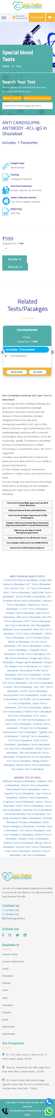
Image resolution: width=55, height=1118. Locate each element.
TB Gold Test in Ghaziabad (33, 727)
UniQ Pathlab (32, 1102)
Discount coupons (12, 98)
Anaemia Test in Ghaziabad (37, 809)
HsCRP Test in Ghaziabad (34, 690)
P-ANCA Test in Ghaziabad (37, 711)
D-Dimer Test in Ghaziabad (18, 686)
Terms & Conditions (14, 1110)
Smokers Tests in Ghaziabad (33, 838)
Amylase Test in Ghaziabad (20, 612)
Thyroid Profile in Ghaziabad (30, 596)
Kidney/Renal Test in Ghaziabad (23, 789)
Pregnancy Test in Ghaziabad (18, 801)
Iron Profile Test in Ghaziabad (35, 699)
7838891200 (12, 910)
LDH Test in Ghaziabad (40, 682)
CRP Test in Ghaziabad (14, 682)
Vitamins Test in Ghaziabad (33, 797)
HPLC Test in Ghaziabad (29, 633)
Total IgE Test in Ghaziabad (35, 736)
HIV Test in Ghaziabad (30, 707)
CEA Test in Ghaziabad (29, 645)
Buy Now (13, 259)
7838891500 (12, 914)
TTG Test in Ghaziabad (20, 740)
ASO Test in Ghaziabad (17, 625)
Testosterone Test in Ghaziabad (19, 732)
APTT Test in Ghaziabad (38, 621)
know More (16, 372)
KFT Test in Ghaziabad (39, 584)
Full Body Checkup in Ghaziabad (19, 781)
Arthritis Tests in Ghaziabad (19, 842)
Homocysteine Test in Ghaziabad (21, 695)
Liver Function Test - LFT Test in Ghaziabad (27, 588)
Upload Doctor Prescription (37, 98)
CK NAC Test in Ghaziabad (31, 653)
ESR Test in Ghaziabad (29, 674)
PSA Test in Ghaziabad (20, 715)
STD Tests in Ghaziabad (32, 830)
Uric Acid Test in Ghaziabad (19, 748)
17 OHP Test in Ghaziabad (33, 608)
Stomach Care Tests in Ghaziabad (34, 846)
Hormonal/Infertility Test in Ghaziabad (25, 813)
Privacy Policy (34, 1110)
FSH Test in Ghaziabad (37, 678)
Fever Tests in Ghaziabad (30, 805)
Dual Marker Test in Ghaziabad (33, 744)
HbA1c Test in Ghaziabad (16, 592)
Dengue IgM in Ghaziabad (29, 662)
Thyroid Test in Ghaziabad (35, 785)
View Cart (14, 267)
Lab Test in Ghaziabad (34, 855)
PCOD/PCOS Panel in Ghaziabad (21, 580)
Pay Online (37, 17)
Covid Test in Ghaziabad (18, 850)
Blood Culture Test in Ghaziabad (33, 764)
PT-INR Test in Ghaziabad (32, 719)
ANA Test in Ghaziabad (28, 617)
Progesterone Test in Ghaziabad (33, 756)
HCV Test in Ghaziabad (19, 760)
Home (5, 66)
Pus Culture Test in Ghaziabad (27, 769)
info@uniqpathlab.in (15, 918)
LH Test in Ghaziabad (19, 703)
